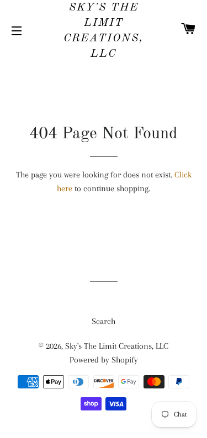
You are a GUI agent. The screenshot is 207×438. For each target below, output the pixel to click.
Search (103, 321)
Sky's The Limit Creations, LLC (103, 31)
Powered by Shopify (104, 360)
